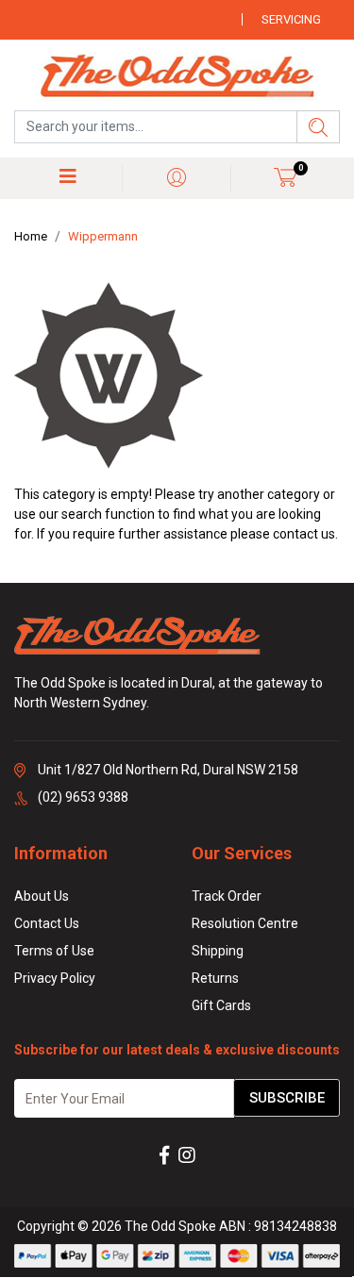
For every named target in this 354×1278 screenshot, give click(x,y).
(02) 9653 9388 (83, 797)
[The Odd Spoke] (177, 77)
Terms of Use (54, 950)
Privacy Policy (54, 978)
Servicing (291, 19)
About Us (41, 896)
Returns (215, 978)
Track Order (226, 896)
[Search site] (318, 126)
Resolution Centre (245, 923)
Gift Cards (221, 1005)
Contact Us (46, 923)
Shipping (218, 950)
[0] (285, 177)
